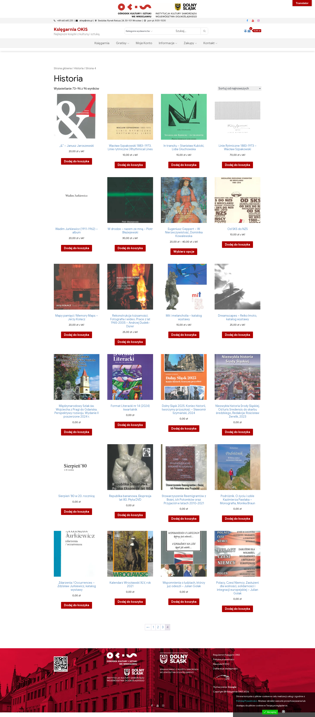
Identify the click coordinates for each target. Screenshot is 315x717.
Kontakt (209, 43)
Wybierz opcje (183, 251)
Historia (79, 68)
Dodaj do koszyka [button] (76, 161)
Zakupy (189, 43)
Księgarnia (101, 43)
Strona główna (63, 68)
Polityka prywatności (223, 659)
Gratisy (121, 43)
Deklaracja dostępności (225, 668)
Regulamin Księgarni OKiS (226, 654)
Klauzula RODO (221, 664)
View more (294, 705)
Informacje (166, 43)
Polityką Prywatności (246, 700)
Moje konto (144, 43)
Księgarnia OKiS (71, 29)
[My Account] (245, 31)
